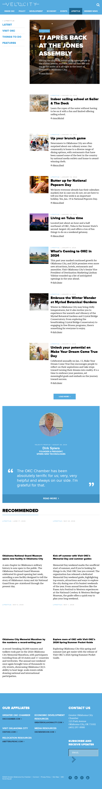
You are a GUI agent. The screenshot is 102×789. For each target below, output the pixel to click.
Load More (64, 397)
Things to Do (11, 37)
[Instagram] (82, 777)
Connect (36, 777)
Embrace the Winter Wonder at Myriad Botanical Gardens (74, 300)
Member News (91, 11)
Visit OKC (8, 30)
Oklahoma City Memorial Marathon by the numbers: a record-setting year (23, 641)
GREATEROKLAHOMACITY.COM (48, 722)
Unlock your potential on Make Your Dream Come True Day (74, 351)
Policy (22, 11)
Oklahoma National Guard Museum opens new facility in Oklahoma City (22, 557)
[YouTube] (87, 777)
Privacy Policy (46, 777)
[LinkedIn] (76, 777)
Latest (7, 24)
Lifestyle (75, 11)
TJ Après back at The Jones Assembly (63, 46)
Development (36, 11)
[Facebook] (70, 777)
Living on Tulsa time (67, 218)
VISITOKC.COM (9, 732)
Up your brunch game (68, 138)
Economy (51, 11)
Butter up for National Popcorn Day (68, 183)
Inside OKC (9, 11)
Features (9, 43)
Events (63, 11)
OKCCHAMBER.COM (11, 719)
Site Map (56, 777)
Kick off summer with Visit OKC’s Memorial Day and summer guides (72, 557)
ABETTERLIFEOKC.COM (12, 741)
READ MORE (50, 498)
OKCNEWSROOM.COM (44, 732)
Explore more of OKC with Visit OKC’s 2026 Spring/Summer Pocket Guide (74, 641)
